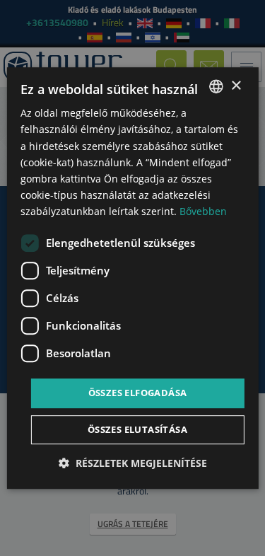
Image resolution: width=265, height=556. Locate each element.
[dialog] (132, 278)
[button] (133, 463)
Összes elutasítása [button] (137, 429)
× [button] (235, 86)
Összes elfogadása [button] (137, 392)
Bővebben (203, 211)
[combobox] (216, 86)
